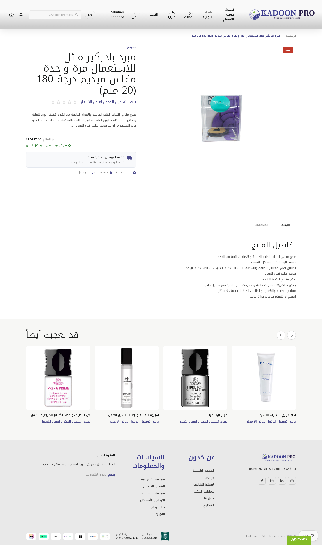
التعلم (153, 15)
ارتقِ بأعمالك (189, 14)
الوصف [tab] (285, 225)
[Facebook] (262, 481)
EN (90, 15)
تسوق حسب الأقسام (228, 14)
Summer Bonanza (117, 14)
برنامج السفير (137, 14)
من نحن (209, 478)
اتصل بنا (209, 498)
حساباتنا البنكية (204, 491)
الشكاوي (208, 505)
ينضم (111, 474)
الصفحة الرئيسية (203, 471)
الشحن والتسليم (154, 486)
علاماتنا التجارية (207, 14)
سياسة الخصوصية (153, 479)
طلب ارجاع (158, 507)
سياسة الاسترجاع (153, 493)
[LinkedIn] (282, 481)
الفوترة (160, 514)
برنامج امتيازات (171, 14)
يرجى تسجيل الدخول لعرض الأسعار (108, 102)
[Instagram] (272, 481)
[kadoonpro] (282, 14)
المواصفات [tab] (261, 225)
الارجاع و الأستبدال (152, 500)
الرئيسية (291, 35)
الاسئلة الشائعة (203, 484)
